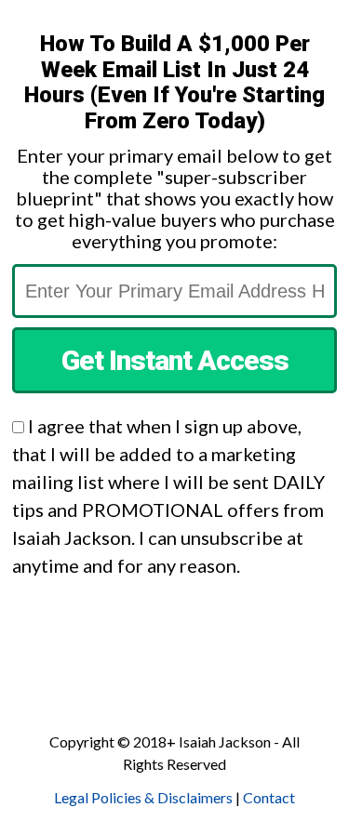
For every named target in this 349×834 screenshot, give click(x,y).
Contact (269, 797)
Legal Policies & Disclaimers (143, 797)
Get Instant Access (175, 360)
